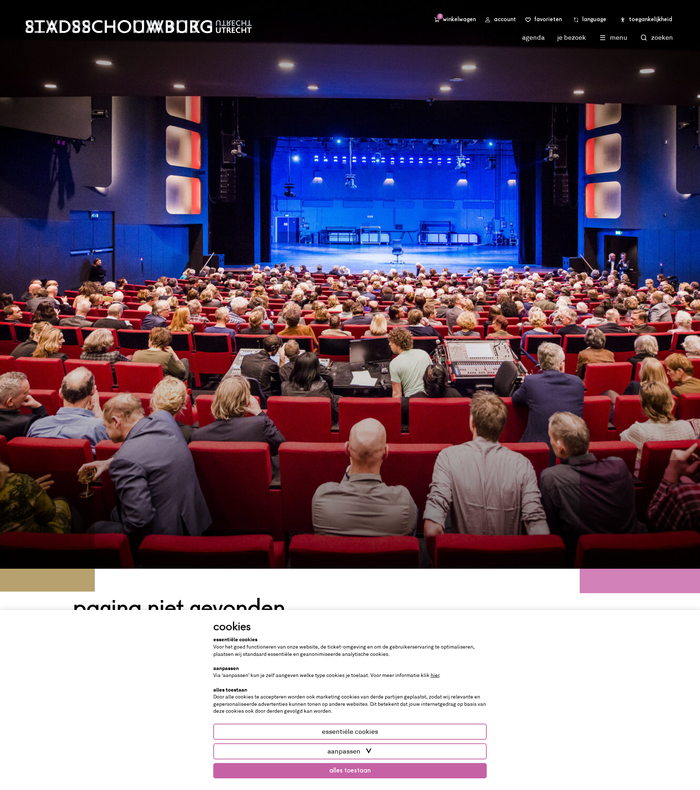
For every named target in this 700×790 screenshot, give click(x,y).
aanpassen (344, 751)
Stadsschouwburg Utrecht (139, 26)
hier (435, 675)
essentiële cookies (350, 732)
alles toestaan (350, 770)
